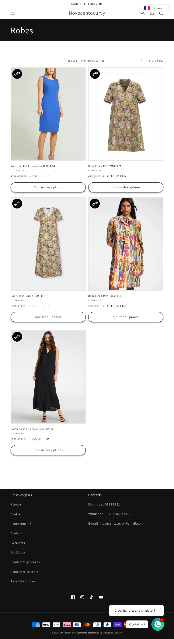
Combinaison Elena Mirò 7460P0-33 (32, 429)
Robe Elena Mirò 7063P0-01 (105, 296)
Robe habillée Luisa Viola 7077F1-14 (33, 166)
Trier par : (70, 60)
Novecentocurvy (68, 632)
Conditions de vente (24, 572)
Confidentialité (21, 524)
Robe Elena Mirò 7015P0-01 (27, 296)
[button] (12, 12)
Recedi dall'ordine (23, 581)
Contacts (17, 533)
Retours (16, 504)
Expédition (18, 552)
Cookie (15, 514)
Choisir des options (48, 187)
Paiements (18, 543)
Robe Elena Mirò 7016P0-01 (105, 166)
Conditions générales (25, 562)
